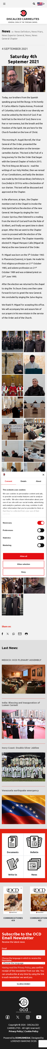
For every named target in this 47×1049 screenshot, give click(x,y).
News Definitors (22, 31)
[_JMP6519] (34, 407)
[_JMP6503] (34, 385)
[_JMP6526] (12, 451)
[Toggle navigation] (4, 4)
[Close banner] (43, 475)
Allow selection (23, 564)
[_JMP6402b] (34, 341)
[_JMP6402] (12, 604)
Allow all (23, 556)
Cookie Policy (31, 1031)
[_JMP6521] (12, 429)
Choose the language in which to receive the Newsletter (21, 959)
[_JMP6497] (12, 385)
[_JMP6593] (12, 583)
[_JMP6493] (34, 363)
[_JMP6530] (34, 451)
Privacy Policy (16, 1031)
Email (4, 948)
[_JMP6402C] (34, 583)
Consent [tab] (8, 481)
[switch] (40, 530)
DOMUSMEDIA (22, 1038)
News (28, 35)
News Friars (37, 31)
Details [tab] (24, 481)
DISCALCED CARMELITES (23, 18)
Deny (23, 572)
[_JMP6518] (12, 407)
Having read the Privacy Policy (16, 967)
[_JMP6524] (34, 429)
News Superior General (13, 35)
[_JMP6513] (12, 363)
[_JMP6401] (12, 341)
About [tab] (38, 481)
